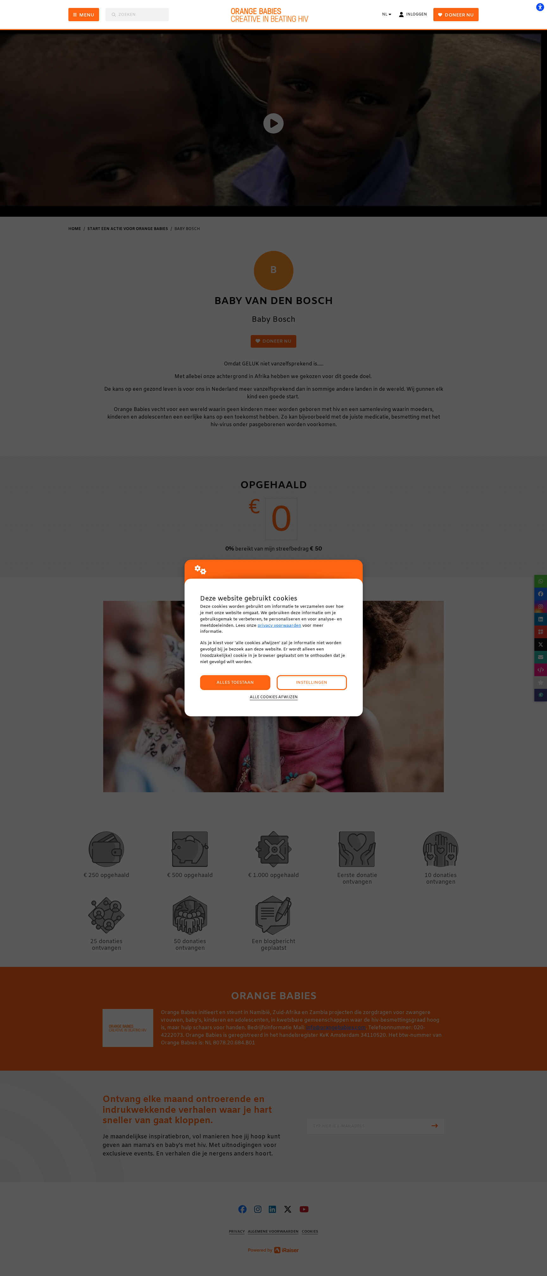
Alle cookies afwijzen (274, 697)
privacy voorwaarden (279, 625)
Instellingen (311, 682)
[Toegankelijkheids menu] (540, 7)
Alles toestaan (235, 682)
